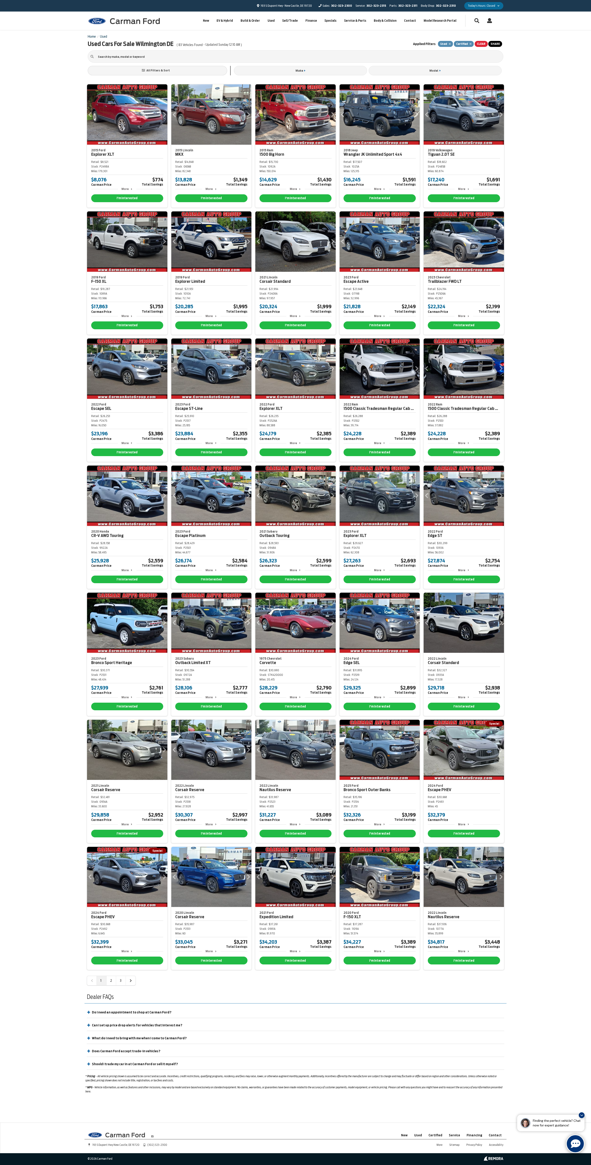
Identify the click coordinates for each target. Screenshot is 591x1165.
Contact (410, 20)
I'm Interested (127, 198)
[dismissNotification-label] (582, 1115)
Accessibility (496, 1145)
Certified (435, 1135)
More (125, 189)
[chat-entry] (575, 1144)
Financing (474, 1135)
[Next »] (131, 980)
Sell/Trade (290, 20)
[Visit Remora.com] (493, 1159)
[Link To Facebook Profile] (152, 1134)
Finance (311, 20)
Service (454, 1135)
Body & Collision (385, 20)
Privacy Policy (474, 1145)
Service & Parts (355, 20)
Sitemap (454, 1145)
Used (271, 20)
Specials (330, 20)
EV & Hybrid (225, 20)
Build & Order (250, 20)
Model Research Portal (440, 20)
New (206, 20)
